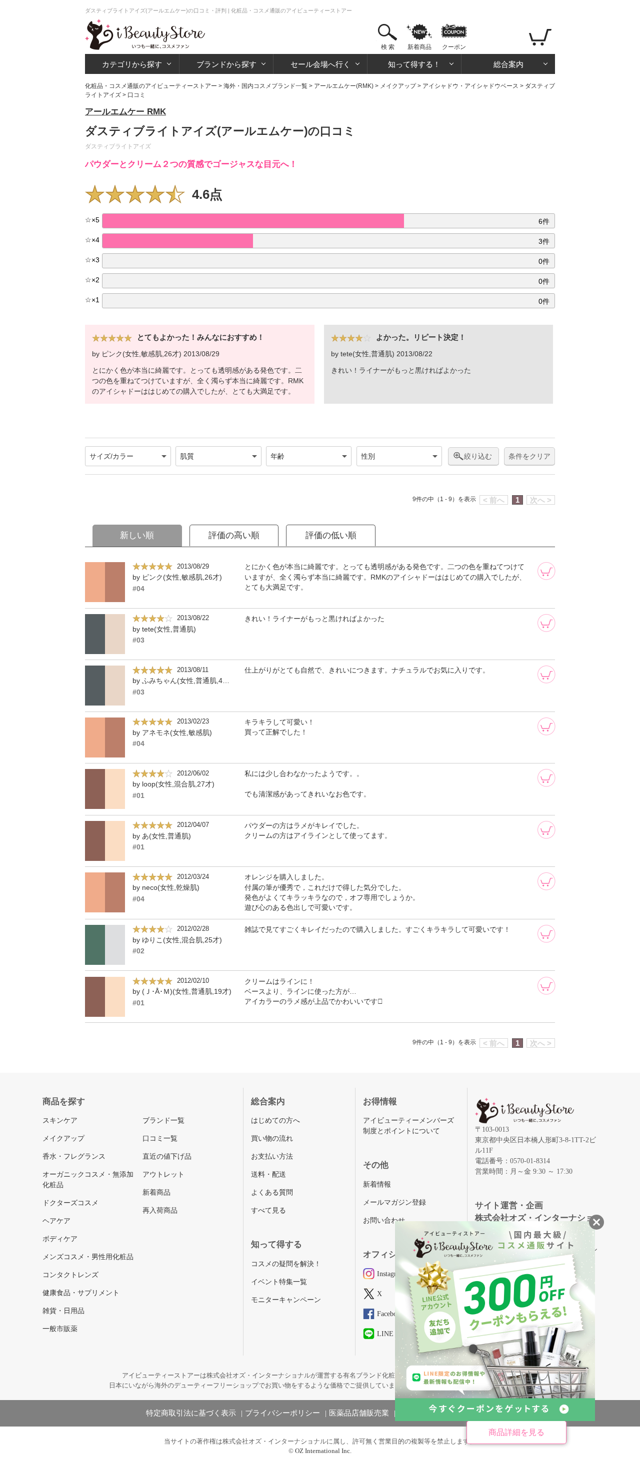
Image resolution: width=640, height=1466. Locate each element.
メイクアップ (398, 85)
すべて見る (268, 1210)
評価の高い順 (234, 535)
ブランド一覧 (163, 1120)
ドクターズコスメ (70, 1203)
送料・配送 (268, 1174)
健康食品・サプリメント (81, 1293)
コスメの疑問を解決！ (286, 1264)
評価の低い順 (331, 535)
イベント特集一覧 (279, 1282)
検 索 (387, 46)
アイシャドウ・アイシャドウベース (470, 85)
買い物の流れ (272, 1138)
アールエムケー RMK (125, 111)
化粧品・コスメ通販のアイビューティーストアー (151, 85)
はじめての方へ (275, 1120)
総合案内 (509, 64)
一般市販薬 (60, 1329)
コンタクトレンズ (70, 1275)
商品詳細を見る (516, 1432)
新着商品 (420, 46)
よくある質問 (272, 1192)
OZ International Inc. (323, 1451)
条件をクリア (529, 456)
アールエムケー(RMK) (344, 85)
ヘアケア (56, 1221)
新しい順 (137, 535)
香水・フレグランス (74, 1156)
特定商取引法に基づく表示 (191, 1413)
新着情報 (377, 1184)
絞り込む (478, 456)
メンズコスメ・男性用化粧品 (88, 1257)
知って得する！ (414, 64)
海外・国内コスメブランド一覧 (266, 85)
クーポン (454, 46)
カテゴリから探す (132, 64)
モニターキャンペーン (286, 1300)
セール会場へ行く (320, 64)
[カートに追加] (547, 571)
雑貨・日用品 (63, 1311)
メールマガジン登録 (394, 1202)
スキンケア (60, 1120)
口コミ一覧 (160, 1138)
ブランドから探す (226, 64)
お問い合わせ (384, 1220)
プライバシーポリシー (282, 1413)
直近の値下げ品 (167, 1156)
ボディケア (60, 1239)
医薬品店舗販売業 (359, 1413)
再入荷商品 (160, 1210)
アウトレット (163, 1174)
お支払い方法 (272, 1156)
